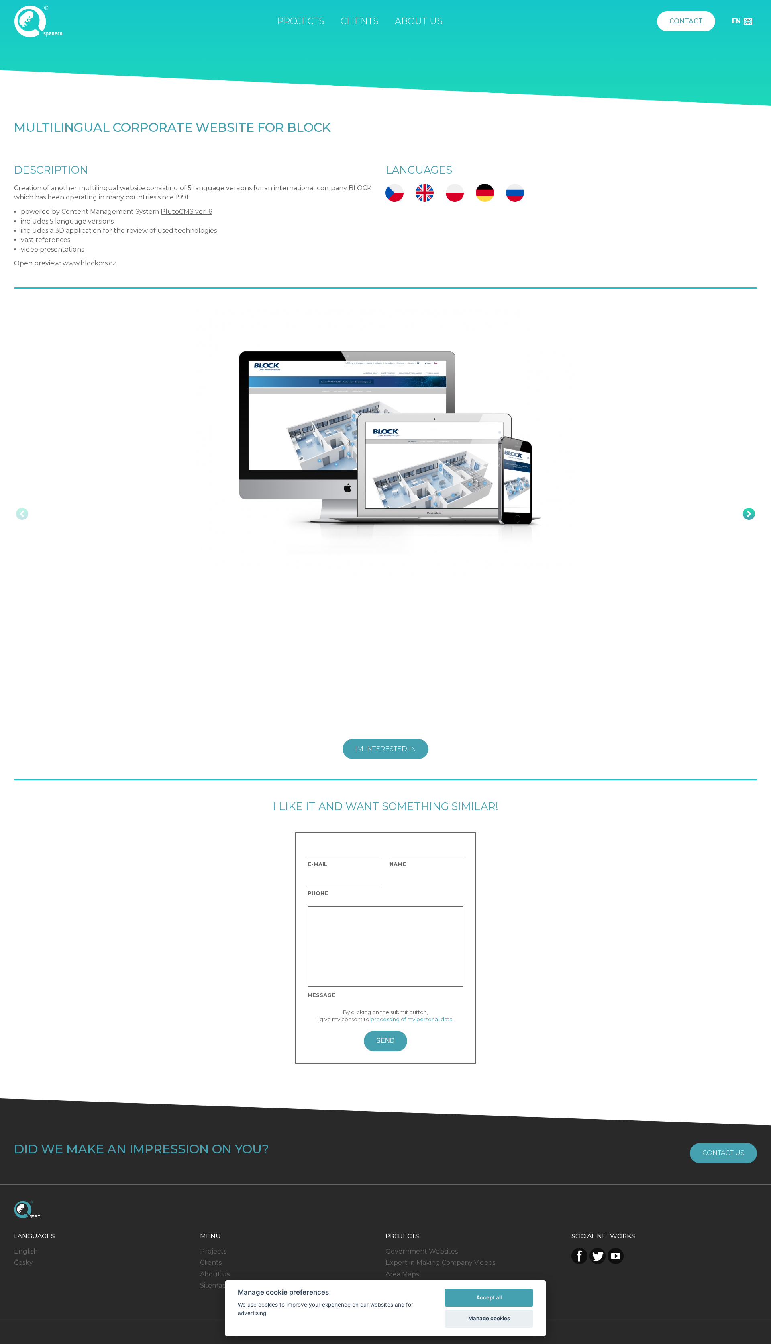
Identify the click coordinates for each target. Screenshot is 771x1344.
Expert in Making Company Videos (440, 1262)
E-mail (317, 864)
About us (419, 21)
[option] (385, 442)
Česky (23, 1262)
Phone (318, 893)
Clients (360, 21)
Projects (300, 21)
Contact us (723, 1153)
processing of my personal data (412, 1019)
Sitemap (213, 1285)
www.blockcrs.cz (89, 263)
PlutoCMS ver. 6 (186, 211)
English (26, 1251)
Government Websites (422, 1251)
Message (321, 995)
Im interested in (385, 749)
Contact (686, 21)
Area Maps (402, 1274)
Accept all (489, 1297)
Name (398, 864)
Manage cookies (489, 1318)
